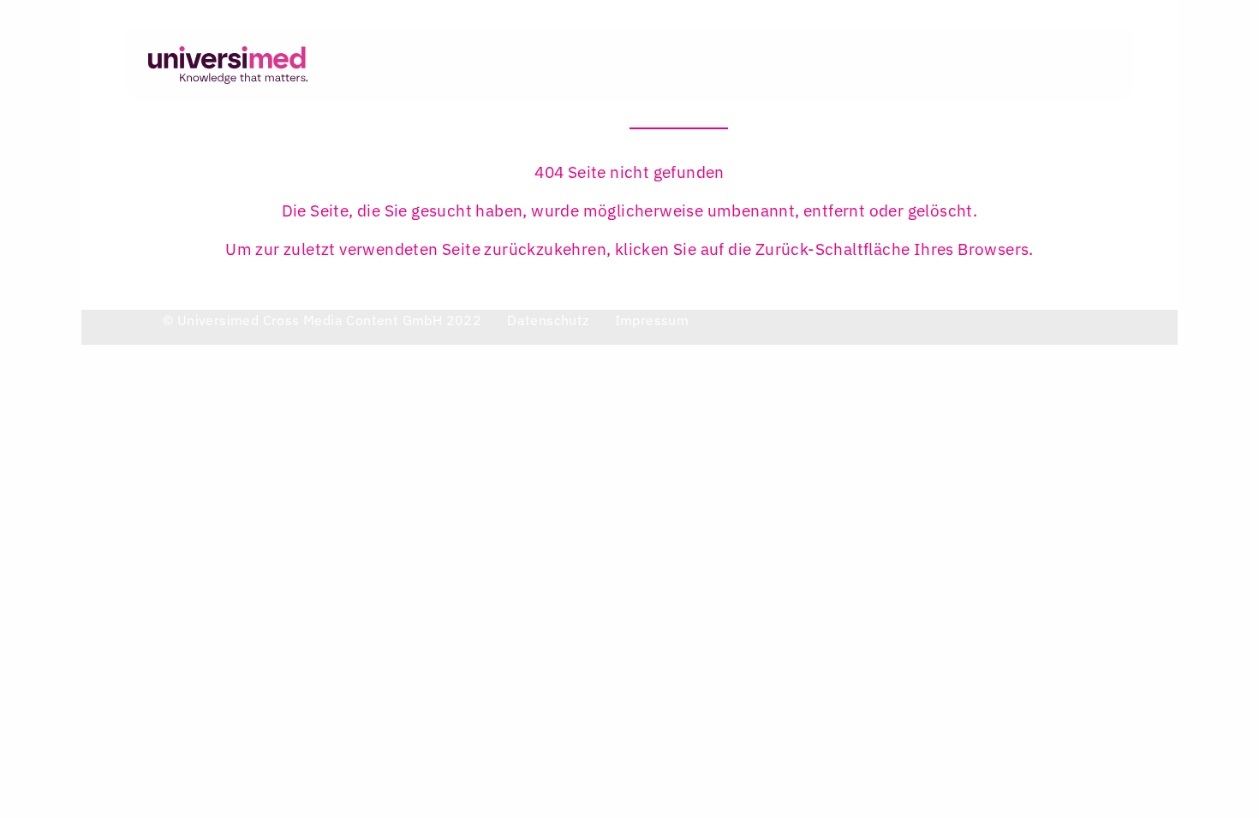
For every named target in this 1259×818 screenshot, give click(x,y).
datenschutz (547, 320)
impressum (652, 320)
